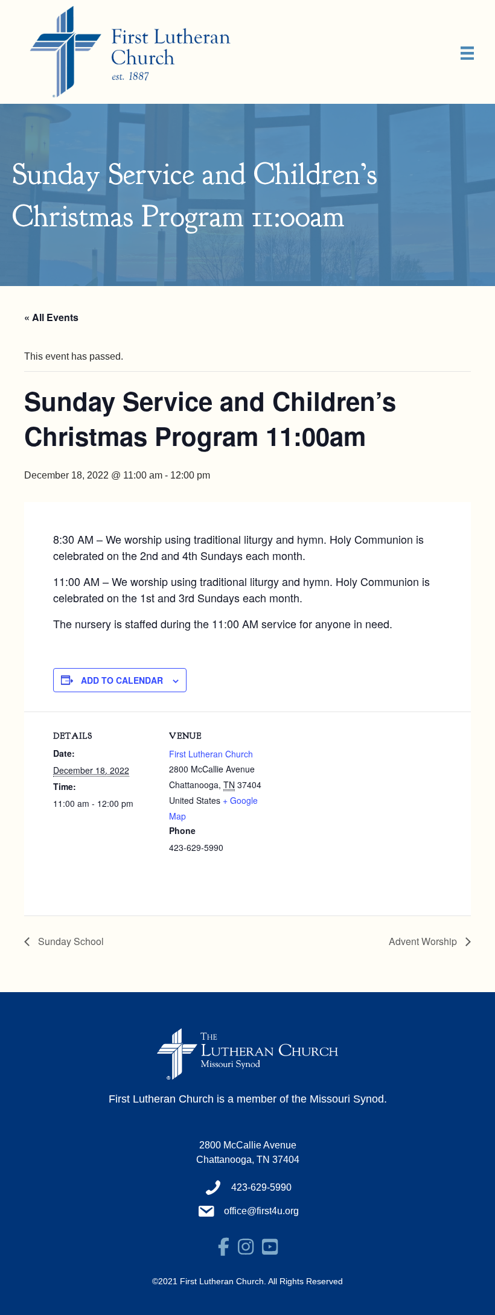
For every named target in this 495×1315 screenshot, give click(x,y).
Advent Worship (424, 941)
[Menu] (467, 53)
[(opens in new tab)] (247, 1053)
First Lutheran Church (211, 754)
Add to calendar (122, 680)
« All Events (51, 317)
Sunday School (70, 941)
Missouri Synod (347, 1099)
